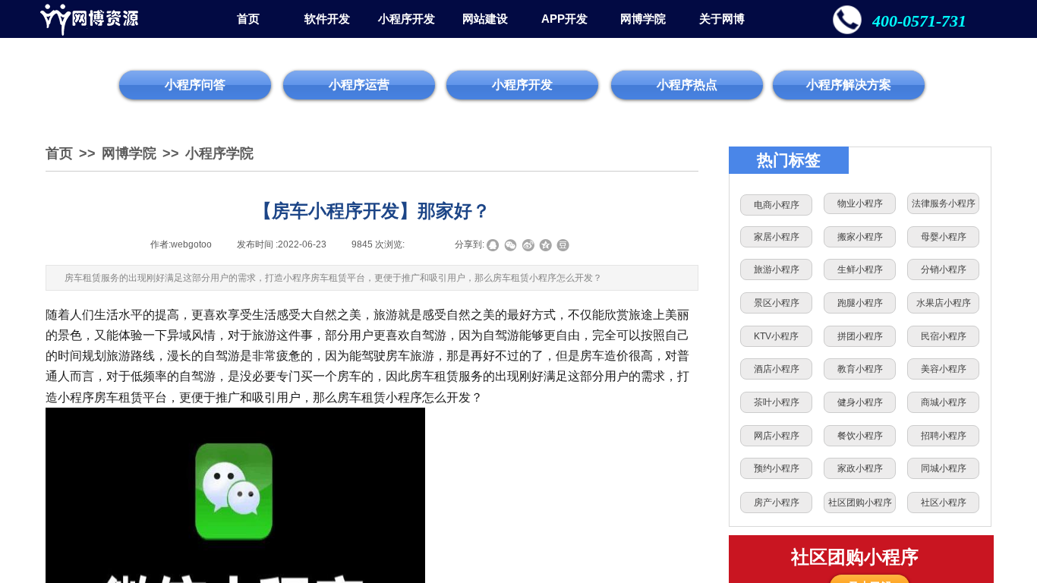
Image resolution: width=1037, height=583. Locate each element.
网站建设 (485, 18)
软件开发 (327, 18)
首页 (248, 18)
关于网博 (722, 18)
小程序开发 (406, 18)
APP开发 (564, 18)
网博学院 (643, 18)
